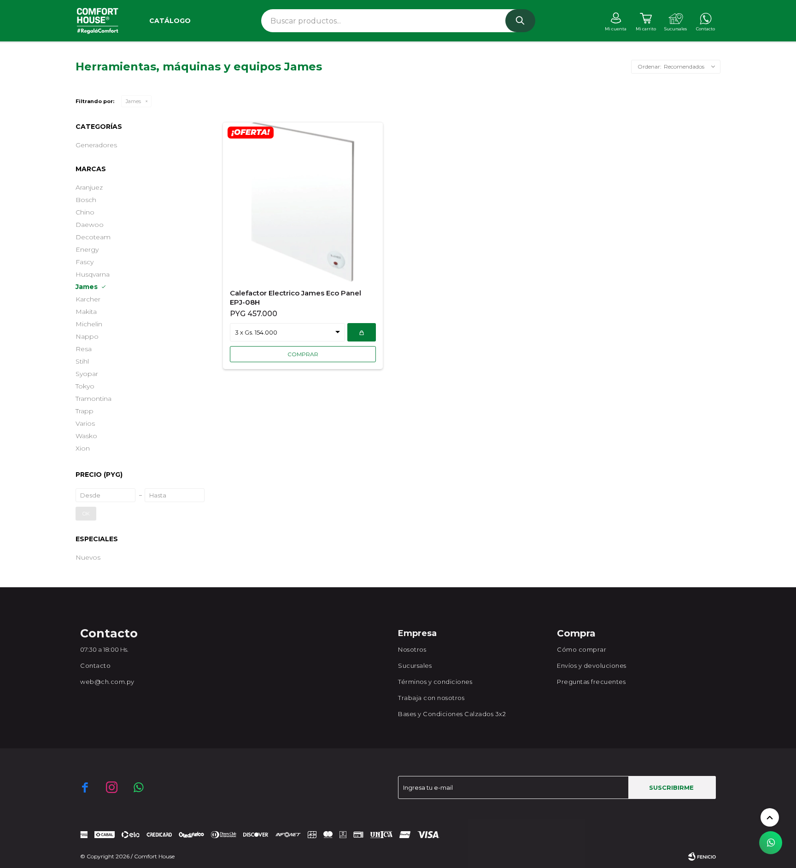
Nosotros (412, 649)
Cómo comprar (581, 649)
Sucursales (415, 665)
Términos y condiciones (435, 681)
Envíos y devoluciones (591, 665)
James (133, 101)
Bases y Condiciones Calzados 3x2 (452, 714)
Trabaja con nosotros (431, 697)
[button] (520, 20)
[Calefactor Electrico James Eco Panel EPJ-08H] (303, 202)
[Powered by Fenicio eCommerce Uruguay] (702, 856)
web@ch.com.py (107, 681)
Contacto (95, 665)
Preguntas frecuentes (591, 681)
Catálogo (170, 21)
